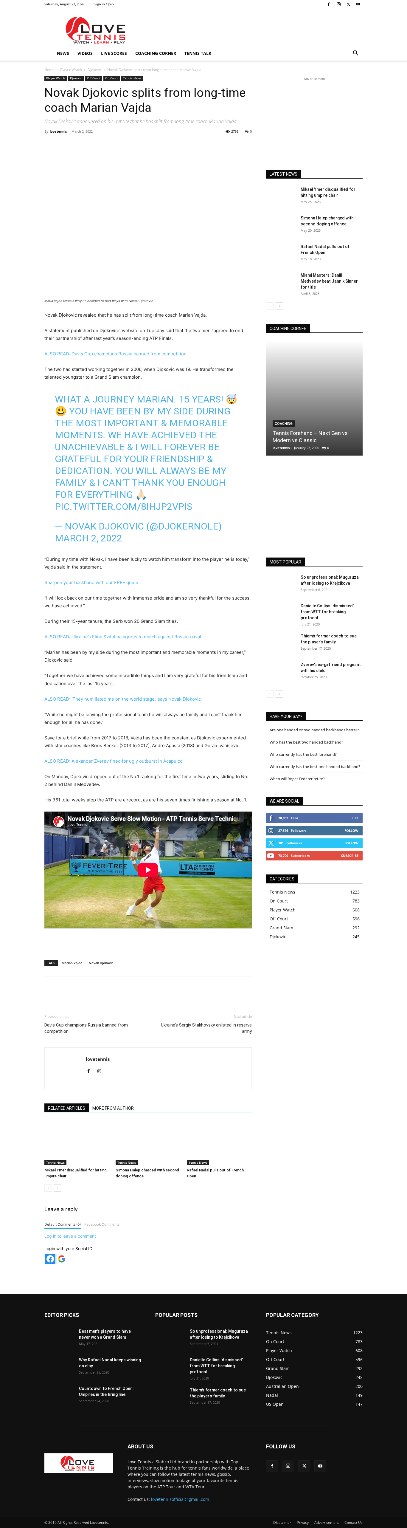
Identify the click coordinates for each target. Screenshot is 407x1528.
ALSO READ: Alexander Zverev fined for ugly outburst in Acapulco (113, 761)
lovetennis (58, 131)
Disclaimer (282, 1522)
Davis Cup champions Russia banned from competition (86, 1028)
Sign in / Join (104, 4)
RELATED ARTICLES (66, 1108)
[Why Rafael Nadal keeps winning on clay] (59, 1367)
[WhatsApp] (127, 145)
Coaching (284, 424)
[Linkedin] (141, 145)
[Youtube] (358, 4)
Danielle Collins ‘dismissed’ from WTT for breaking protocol (327, 611)
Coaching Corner (155, 53)
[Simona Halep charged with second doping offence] (148, 1142)
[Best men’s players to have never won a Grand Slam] (59, 1338)
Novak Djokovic (101, 963)
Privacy (303, 1522)
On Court (111, 78)
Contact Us (353, 1522)
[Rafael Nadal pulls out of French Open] (219, 1142)
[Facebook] (328, 4)
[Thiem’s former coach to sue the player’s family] (281, 643)
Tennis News (132, 78)
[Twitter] (348, 4)
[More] (169, 145)
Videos (85, 53)
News (63, 53)
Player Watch (71, 69)
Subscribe (349, 855)
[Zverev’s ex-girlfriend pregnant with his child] (281, 672)
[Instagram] (338, 4)
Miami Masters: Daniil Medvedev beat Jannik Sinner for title (329, 281)
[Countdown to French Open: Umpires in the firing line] (59, 1395)
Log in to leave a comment (70, 1235)
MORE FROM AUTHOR (113, 1108)
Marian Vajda (72, 963)
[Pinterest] (114, 145)
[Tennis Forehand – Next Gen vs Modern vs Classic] (314, 398)
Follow (351, 830)
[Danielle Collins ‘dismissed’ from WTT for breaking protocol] (281, 613)
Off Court (93, 78)
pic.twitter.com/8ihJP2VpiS (123, 506)
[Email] (155, 145)
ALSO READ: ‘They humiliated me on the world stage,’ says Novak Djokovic (122, 699)
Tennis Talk (197, 53)
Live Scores (114, 53)
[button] (355, 54)
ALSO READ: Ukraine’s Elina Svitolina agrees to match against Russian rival (122, 637)
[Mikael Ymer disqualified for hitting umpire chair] (76, 1142)
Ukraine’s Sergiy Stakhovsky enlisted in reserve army (206, 1028)
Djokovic (95, 69)
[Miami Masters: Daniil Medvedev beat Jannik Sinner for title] (281, 282)
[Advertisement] (254, 30)
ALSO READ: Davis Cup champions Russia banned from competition (115, 354)
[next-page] (57, 1188)
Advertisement (326, 1522)
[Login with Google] (62, 1259)
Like (355, 818)
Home (49, 69)
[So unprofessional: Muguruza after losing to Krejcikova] (281, 584)
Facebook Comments (101, 1224)
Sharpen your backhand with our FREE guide (91, 582)
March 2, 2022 (88, 538)
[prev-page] (48, 1188)
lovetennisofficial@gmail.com (180, 1499)
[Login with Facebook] (50, 1259)
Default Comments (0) (62, 1224)
